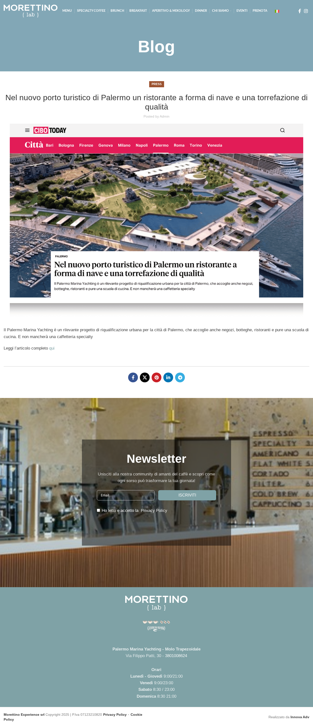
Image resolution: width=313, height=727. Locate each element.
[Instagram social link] (305, 11)
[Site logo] (30, 10)
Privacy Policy (154, 510)
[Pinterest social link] (156, 377)
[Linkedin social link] (168, 377)
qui (52, 348)
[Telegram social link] (180, 377)
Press (157, 84)
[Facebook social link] (299, 11)
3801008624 (176, 655)
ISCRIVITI (187, 495)
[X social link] (145, 377)
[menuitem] (277, 11)
